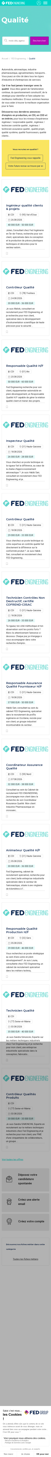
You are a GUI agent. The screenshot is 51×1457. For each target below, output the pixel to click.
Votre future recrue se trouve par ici (25, 166)
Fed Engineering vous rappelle (25, 158)
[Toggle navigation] (45, 3)
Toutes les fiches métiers (25, 1259)
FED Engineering (18, 58)
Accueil (5, 58)
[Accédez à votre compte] (38, 2)
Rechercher (39, 40)
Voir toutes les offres (12, 1159)
